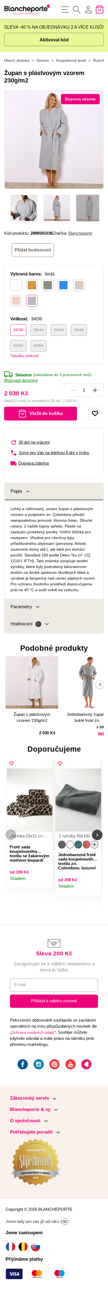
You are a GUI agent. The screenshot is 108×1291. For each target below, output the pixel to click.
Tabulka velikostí (24, 355)
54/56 (38, 345)
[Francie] (12, 1247)
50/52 (18, 345)
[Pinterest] (54, 1065)
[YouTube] (70, 1065)
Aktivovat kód (54, 40)
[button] (11, 835)
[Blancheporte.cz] (27, 9)
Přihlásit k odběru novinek (54, 1001)
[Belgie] (24, 1247)
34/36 (18, 330)
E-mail (20, 984)
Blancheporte (80, 233)
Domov (43, 60)
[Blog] (86, 1065)
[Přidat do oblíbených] (95, 413)
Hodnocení (25, 623)
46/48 (79, 330)
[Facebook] (22, 1065)
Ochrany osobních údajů (32, 1032)
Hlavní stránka (16, 60)
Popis (16, 491)
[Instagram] (38, 1065)
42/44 (59, 330)
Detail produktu (46, 881)
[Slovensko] (37, 1247)
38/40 (38, 330)
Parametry (21, 606)
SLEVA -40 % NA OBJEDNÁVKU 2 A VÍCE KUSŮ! (54, 27)
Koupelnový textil (71, 60)
